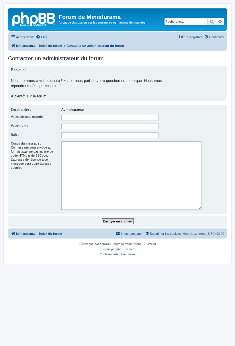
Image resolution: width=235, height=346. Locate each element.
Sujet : (16, 134)
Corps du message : (26, 143)
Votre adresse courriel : (28, 116)
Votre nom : (19, 125)
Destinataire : (21, 109)
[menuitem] (41, 37)
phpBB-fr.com (125, 249)
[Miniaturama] (34, 18)
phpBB (104, 243)
